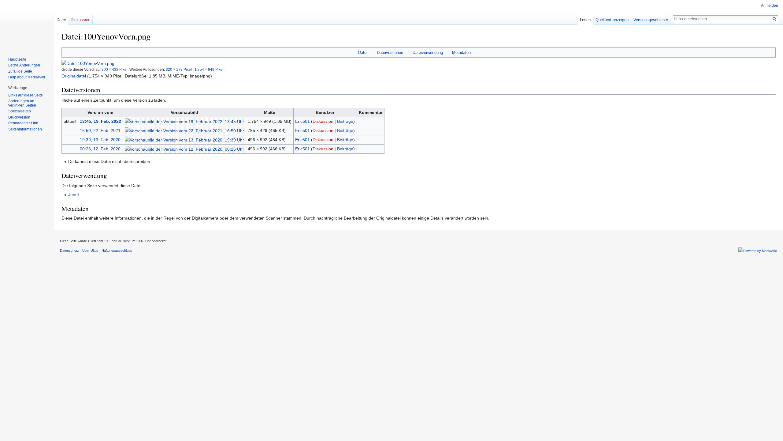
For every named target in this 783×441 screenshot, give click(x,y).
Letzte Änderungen (24, 65)
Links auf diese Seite (25, 95)
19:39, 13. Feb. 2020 (100, 139)
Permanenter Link (23, 123)
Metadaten (461, 52)
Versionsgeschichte (650, 19)
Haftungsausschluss (117, 250)
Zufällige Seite (20, 71)
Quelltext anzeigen (612, 19)
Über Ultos (90, 250)
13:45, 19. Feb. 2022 (100, 121)
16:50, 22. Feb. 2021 (100, 130)
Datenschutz (69, 250)
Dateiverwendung (428, 52)
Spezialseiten (19, 111)
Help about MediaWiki (26, 77)
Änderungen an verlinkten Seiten (22, 103)
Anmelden (769, 5)
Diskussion (323, 121)
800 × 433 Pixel (115, 69)
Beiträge (345, 121)
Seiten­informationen (25, 129)
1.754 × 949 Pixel (209, 69)
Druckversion (19, 117)
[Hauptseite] (26, 24)
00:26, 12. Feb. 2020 (100, 148)
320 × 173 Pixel (179, 69)
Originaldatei (73, 76)
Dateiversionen (390, 52)
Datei (362, 52)
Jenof (73, 194)
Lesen (585, 19)
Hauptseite (17, 59)
